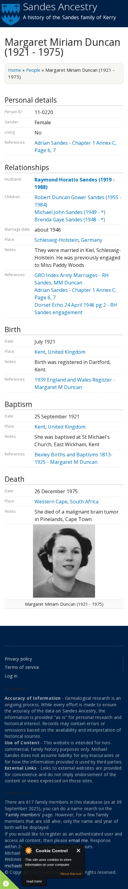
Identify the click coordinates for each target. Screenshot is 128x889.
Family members (23, 815)
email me (78, 840)
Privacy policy (18, 659)
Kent (39, 351)
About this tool (70, 873)
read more (34, 881)
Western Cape (50, 501)
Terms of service (22, 667)
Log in (11, 676)
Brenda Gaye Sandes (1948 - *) (69, 219)
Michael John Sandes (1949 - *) (69, 212)
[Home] (10, 13)
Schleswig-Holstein (56, 240)
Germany (91, 240)
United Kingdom (66, 351)
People (33, 70)
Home (14, 70)
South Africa (84, 501)
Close (79, 850)
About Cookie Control (28, 850)
